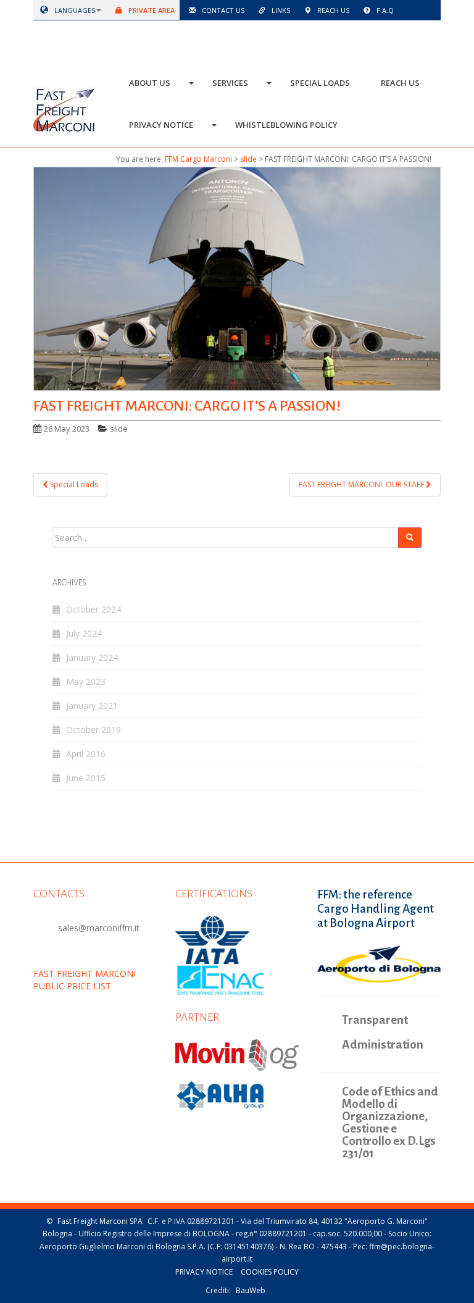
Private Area (151, 10)
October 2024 (93, 609)
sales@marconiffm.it (98, 928)
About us (149, 82)
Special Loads (320, 82)
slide (248, 159)
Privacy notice (161, 124)
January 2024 (92, 657)
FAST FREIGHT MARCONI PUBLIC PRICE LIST (84, 980)
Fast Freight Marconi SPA (100, 1221)
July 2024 (84, 633)
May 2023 (86, 681)
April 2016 (86, 754)
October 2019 (93, 729)
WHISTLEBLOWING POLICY (286, 124)
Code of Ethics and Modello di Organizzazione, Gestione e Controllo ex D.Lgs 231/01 (390, 1123)
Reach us (332, 10)
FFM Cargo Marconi (198, 159)
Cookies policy (270, 1272)
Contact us (222, 10)
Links (280, 10)
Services (230, 82)
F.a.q (384, 10)
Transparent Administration (382, 1032)
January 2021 (92, 705)
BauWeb (250, 1290)
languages (73, 10)
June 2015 (86, 778)
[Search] (410, 537)
